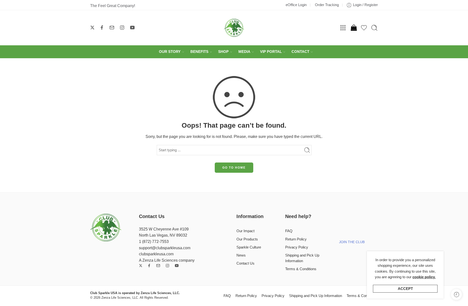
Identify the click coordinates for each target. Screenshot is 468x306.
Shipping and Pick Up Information (302, 258)
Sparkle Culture (248, 247)
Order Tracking (327, 5)
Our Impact (245, 231)
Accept (405, 289)
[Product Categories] (343, 27)
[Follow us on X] (92, 27)
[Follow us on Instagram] (122, 27)
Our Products (247, 239)
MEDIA (244, 52)
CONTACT (300, 52)
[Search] (374, 27)
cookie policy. (424, 277)
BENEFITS (199, 52)
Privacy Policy (296, 247)
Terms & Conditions (300, 269)
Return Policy (296, 239)
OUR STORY (170, 52)
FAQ (288, 231)
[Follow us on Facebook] (101, 27)
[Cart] (353, 27)
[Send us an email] (112, 27)
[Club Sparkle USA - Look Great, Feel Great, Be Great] (234, 28)
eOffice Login (296, 5)
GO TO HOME (234, 167)
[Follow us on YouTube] (132, 27)
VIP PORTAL (271, 52)
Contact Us (245, 263)
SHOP (223, 52)
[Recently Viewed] (456, 294)
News (241, 255)
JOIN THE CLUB (352, 242)
